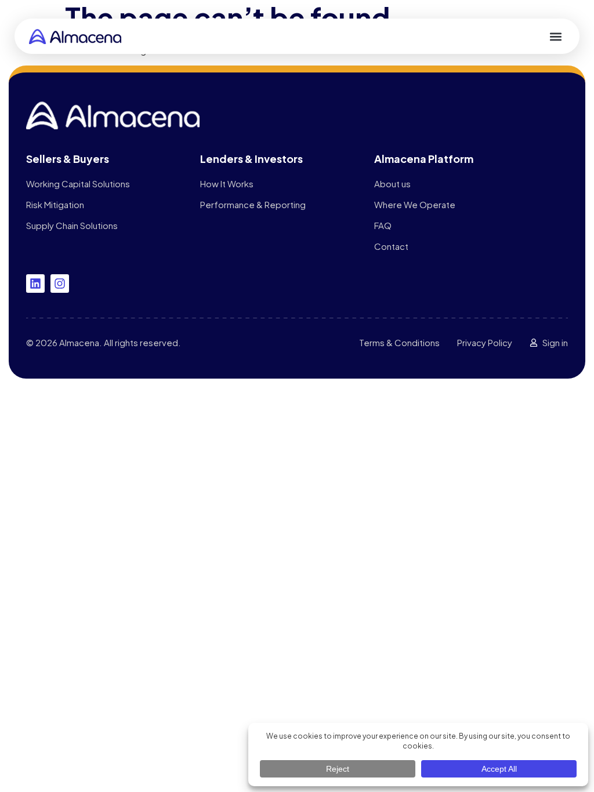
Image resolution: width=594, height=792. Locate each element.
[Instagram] (59, 283)
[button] (555, 36)
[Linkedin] (35, 283)
